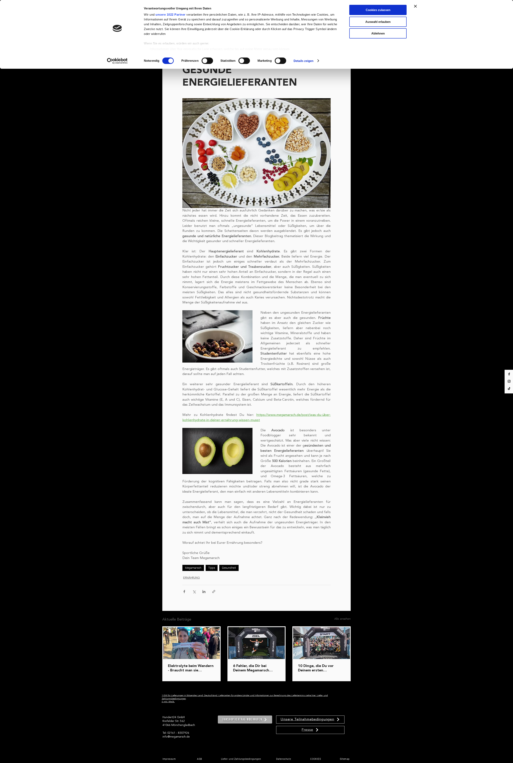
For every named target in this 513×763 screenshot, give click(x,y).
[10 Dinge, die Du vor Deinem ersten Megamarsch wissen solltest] (321, 643)
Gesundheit (229, 567)
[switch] (207, 61)
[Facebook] (509, 374)
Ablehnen (378, 33)
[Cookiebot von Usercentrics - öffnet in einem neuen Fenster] (117, 61)
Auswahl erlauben (378, 21)
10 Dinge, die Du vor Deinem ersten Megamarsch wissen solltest (316, 668)
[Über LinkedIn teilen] (204, 591)
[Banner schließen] (415, 6)
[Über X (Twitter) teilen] (194, 591)
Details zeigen (303, 61)
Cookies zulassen (378, 10)
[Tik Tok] (509, 388)
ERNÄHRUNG (191, 577)
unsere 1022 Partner (171, 14)
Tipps (211, 567)
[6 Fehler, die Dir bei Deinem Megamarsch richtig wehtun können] (256, 643)
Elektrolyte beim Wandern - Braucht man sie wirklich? (191, 668)
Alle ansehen (342, 618)
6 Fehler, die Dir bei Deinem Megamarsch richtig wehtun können (253, 668)
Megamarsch (193, 567)
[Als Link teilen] (214, 591)
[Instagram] (509, 381)
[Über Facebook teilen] (184, 591)
